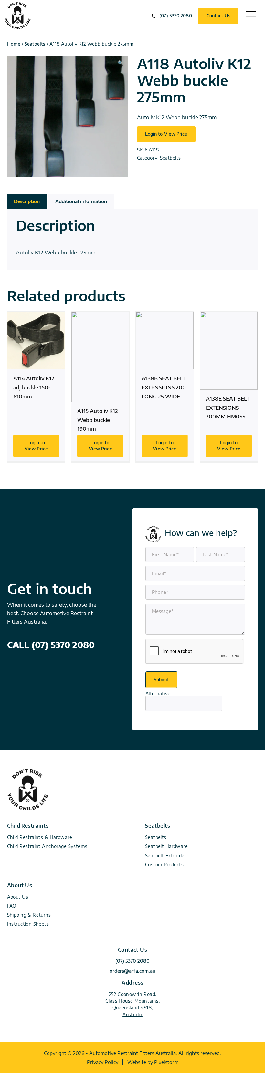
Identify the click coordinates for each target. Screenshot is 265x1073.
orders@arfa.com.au (132, 971)
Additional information (81, 201)
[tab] (27, 201)
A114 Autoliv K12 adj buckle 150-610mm (36, 386)
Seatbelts (35, 43)
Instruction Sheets (28, 924)
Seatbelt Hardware (166, 846)
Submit (161, 679)
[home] (18, 27)
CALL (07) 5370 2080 (51, 645)
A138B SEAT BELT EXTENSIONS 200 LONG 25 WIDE (165, 386)
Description (27, 201)
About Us (17, 897)
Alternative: (158, 693)
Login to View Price (166, 134)
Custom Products (164, 864)
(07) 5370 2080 (175, 15)
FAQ (11, 906)
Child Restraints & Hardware (39, 837)
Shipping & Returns (29, 915)
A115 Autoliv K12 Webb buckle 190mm (100, 386)
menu (251, 16)
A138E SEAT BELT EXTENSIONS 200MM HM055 (229, 386)
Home (13, 43)
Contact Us (218, 15)
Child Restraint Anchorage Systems (47, 846)
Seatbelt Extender (165, 855)
